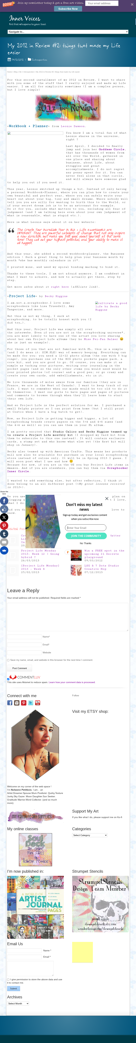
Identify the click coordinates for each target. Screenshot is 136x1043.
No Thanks (86, 543)
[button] (84, 507)
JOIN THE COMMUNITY (86, 536)
